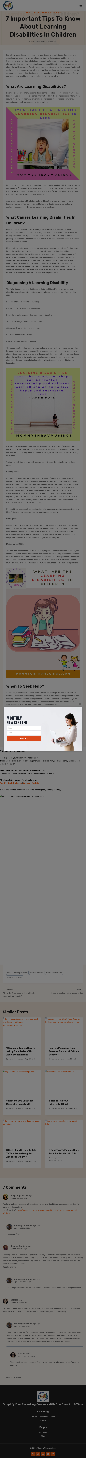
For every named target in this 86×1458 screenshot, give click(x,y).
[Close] (80, 704)
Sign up (24, 738)
